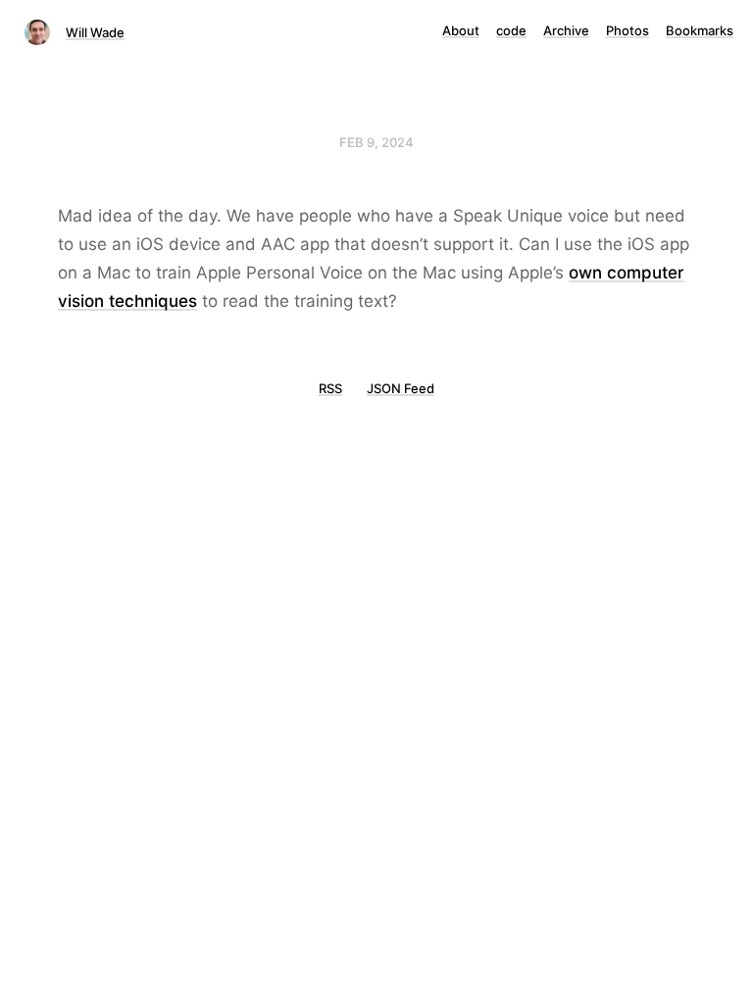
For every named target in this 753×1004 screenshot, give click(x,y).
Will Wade (95, 32)
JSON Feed (400, 388)
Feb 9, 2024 (376, 142)
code (511, 30)
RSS (330, 388)
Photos (627, 30)
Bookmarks (699, 30)
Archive (566, 30)
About (460, 30)
